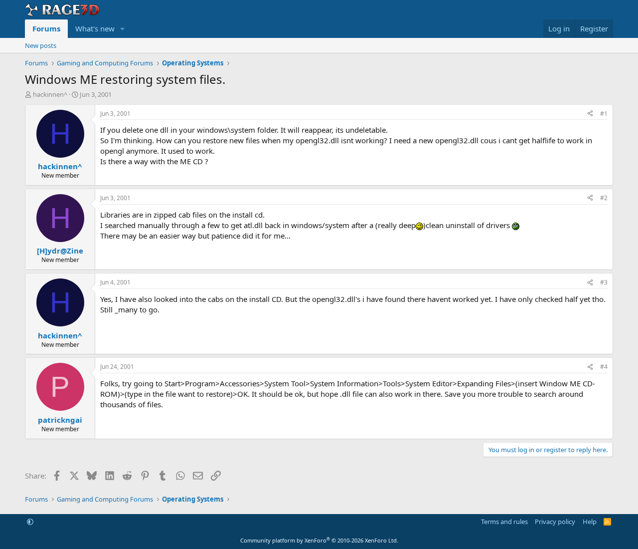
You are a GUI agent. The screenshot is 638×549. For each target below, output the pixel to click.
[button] (123, 28)
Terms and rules (504, 521)
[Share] (590, 114)
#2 (604, 198)
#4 (604, 366)
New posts (40, 45)
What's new (95, 28)
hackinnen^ (50, 94)
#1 (604, 113)
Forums (46, 28)
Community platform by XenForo (319, 540)
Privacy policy (555, 521)
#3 (604, 282)
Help (590, 521)
